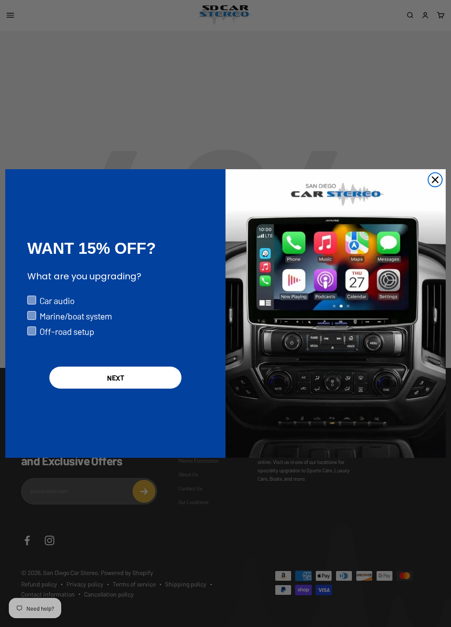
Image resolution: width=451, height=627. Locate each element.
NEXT (115, 377)
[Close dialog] (435, 180)
